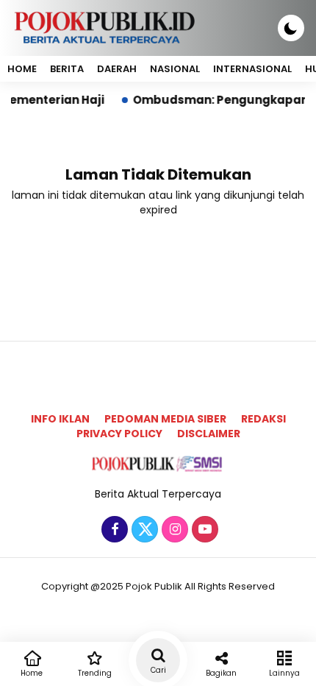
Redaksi (263, 418)
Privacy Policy (119, 433)
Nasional (175, 69)
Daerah (117, 69)
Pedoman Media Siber (165, 418)
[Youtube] (203, 530)
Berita (67, 69)
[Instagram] (173, 530)
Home (22, 69)
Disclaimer (208, 433)
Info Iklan (60, 418)
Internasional (252, 69)
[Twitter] (143, 530)
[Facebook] (113, 530)
